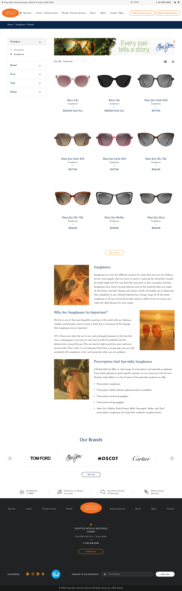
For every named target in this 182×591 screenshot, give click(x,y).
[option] (40, 458)
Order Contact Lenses (142, 13)
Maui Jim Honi (156, 217)
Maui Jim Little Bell (156, 100)
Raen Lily (72, 100)
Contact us (91, 552)
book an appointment (168, 13)
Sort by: (58, 61)
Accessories (19, 50)
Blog (121, 13)
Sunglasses (20, 25)
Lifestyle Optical (83, 588)
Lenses (39, 13)
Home (10, 25)
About (103, 13)
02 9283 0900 (164, 2)
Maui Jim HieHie (114, 217)
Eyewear (27, 13)
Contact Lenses (51, 13)
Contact (113, 13)
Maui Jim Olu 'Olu (156, 158)
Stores (93, 13)
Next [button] (172, 458)
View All (91, 475)
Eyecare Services (78, 13)
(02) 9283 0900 (92, 543)
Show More (114, 253)
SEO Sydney (117, 588)
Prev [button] (10, 458)
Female (30, 25)
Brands (65, 13)
